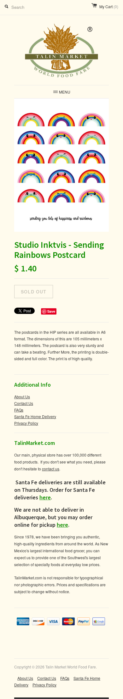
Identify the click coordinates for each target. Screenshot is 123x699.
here (45, 497)
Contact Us (23, 403)
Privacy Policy (26, 423)
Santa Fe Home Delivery (35, 416)
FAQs (18, 409)
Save (51, 311)
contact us (50, 468)
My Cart (108, 6)
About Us (22, 396)
